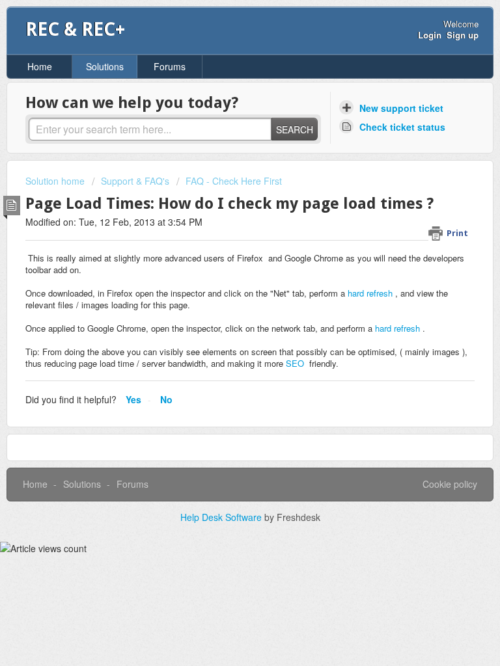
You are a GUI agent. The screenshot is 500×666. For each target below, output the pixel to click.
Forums (170, 66)
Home (39, 66)
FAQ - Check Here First (234, 180)
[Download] (225, 323)
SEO (295, 363)
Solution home (56, 180)
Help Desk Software (222, 517)
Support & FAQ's (135, 180)
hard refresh (370, 293)
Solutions (105, 66)
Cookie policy (450, 483)
